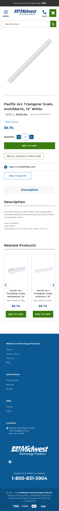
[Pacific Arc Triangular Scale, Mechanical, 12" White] (16, 266)
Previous (5, 285)
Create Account (13, 354)
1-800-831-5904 (29, 478)
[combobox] (26, 24)
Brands (9, 389)
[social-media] (10, 462)
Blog (8, 362)
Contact (9, 407)
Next (53, 285)
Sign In (9, 349)
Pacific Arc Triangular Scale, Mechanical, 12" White (16, 294)
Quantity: (9, 137)
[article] (15, 287)
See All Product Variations (24, 156)
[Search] (53, 24)
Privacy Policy (12, 380)
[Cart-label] (52, 13)
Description (29, 190)
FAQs (8, 411)
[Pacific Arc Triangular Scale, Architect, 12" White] (43, 266)
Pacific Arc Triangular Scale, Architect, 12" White (43, 294)
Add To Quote (17, 176)
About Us (10, 358)
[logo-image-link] (25, 11)
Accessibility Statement (40, 495)
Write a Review (11, 121)
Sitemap (10, 384)
